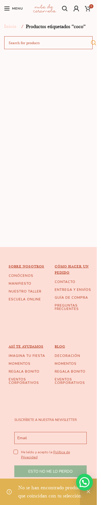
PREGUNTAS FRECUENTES (67, 307)
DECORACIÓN (67, 356)
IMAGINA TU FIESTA (27, 356)
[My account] (76, 8)
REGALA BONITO (24, 371)
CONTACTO (65, 282)
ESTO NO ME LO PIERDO (50, 471)
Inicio (10, 26)
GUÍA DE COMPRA (71, 297)
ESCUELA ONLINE (25, 299)
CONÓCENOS (21, 275)
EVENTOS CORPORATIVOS (24, 381)
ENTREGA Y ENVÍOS (73, 289)
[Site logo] (44, 8)
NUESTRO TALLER (25, 291)
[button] (84, 482)
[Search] (65, 8)
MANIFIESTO (20, 283)
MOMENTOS (20, 363)
